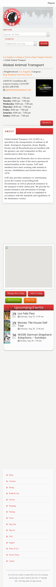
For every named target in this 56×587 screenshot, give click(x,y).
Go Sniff (44, 43)
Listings (19, 57)
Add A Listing (36, 293)
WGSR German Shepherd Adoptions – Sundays (34, 336)
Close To (9, 39)
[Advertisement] (20, 208)
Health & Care (14, 493)
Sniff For (7, 30)
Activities (12, 481)
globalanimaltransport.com (18, 90)
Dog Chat (30, 300)
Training (12, 512)
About (9, 131)
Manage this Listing (15, 293)
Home (11, 475)
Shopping (12, 506)
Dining (11, 487)
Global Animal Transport (23, 65)
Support (12, 543)
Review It (47, 122)
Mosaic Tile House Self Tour (32, 324)
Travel (27, 57)
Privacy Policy (14, 555)
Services (12, 500)
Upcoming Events (28, 307)
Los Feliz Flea (26, 313)
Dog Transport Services (42, 57)
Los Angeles (8, 57)
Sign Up (12, 530)
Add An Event (13, 300)
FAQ (11, 536)
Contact (11, 561)
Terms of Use (14, 549)
